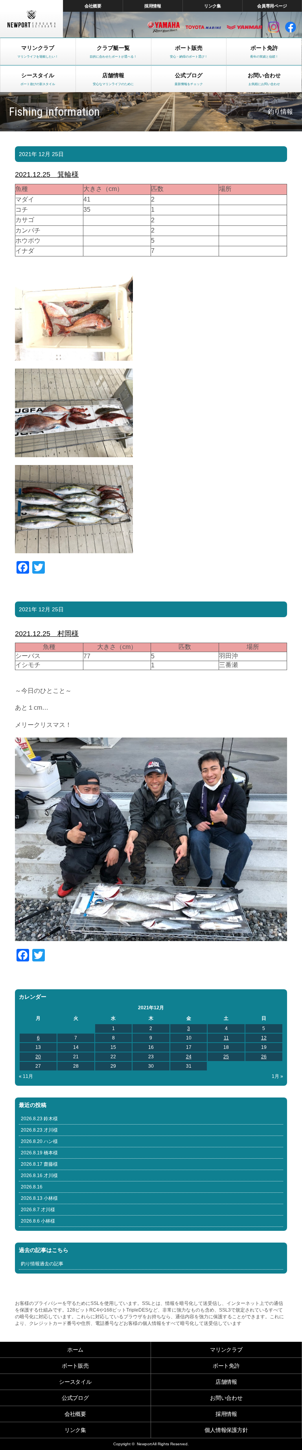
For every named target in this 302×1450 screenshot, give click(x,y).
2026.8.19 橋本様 (39, 1153)
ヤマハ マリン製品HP (163, 27)
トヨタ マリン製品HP (203, 27)
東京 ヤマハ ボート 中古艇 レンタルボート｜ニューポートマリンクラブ (31, 19)
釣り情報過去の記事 (42, 1263)
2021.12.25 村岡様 (47, 634)
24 (189, 1056)
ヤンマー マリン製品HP (244, 27)
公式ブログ (75, 1398)
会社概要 (93, 6)
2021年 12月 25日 (41, 154)
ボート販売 (75, 1366)
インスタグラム (273, 27)
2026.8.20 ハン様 (39, 1141)
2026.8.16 (31, 1187)
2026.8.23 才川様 (39, 1130)
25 (226, 1056)
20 (38, 1056)
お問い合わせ (226, 1398)
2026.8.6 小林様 (38, 1221)
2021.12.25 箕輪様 (47, 174)
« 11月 (26, 1076)
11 (226, 1038)
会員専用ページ (272, 6)
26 (264, 1056)
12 (264, 1038)
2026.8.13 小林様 (39, 1198)
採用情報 (153, 6)
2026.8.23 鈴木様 (39, 1118)
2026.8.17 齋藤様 (39, 1164)
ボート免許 (226, 1366)
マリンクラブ (226, 1349)
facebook (290, 27)
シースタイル (75, 1382)
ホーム (75, 1349)
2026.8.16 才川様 (39, 1175)
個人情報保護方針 (226, 1430)
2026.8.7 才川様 (38, 1209)
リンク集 (212, 6)
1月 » (277, 1076)
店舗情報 (226, 1382)
